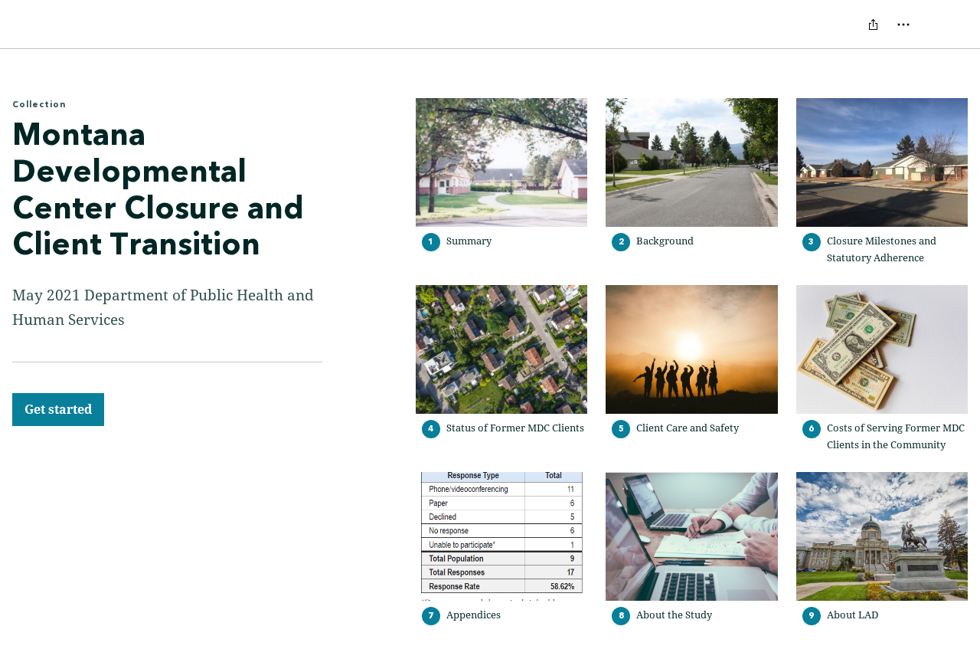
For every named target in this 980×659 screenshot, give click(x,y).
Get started (58, 409)
